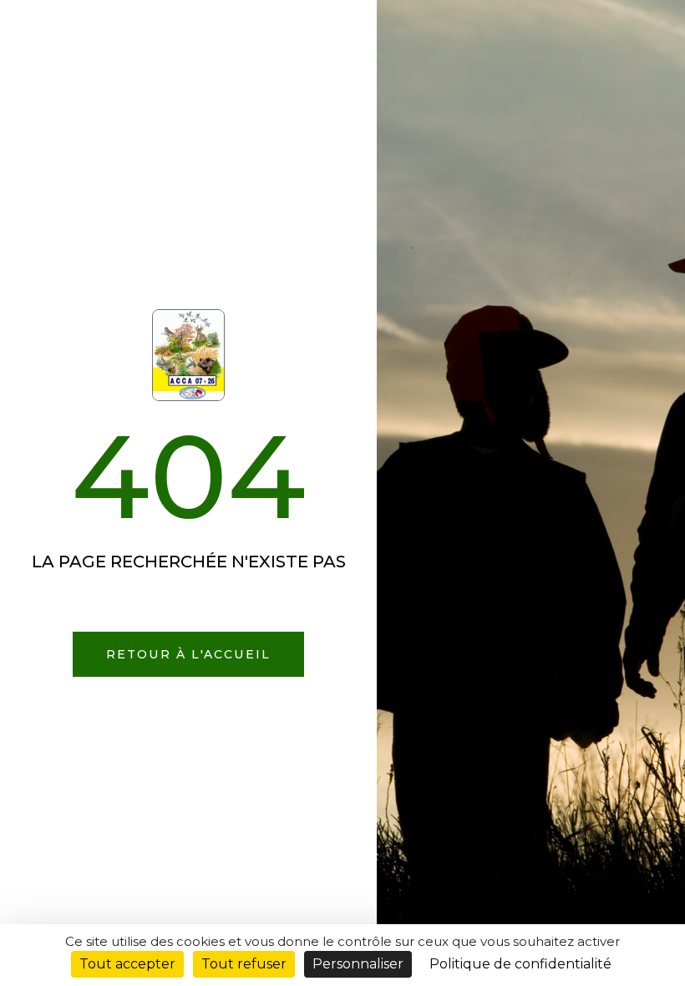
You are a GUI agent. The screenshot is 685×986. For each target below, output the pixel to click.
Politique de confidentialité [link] (520, 964)
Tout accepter (127, 964)
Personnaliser (357, 964)
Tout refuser (244, 964)
